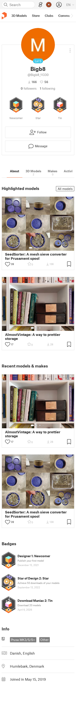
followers (29, 88)
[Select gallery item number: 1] (30, 248)
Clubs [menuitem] (49, 15)
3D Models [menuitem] (19, 15)
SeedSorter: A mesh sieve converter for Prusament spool (36, 256)
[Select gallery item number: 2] (35, 248)
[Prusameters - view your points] (49, 4)
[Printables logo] (4, 15)
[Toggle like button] (7, 264)
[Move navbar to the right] (72, 15)
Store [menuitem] (36, 15)
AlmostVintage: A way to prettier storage (32, 337)
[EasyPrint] (40, 4)
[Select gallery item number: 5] (44, 248)
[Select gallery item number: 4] (41, 248)
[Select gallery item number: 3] (38, 248)
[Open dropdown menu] (70, 49)
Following (47, 88)
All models (65, 189)
